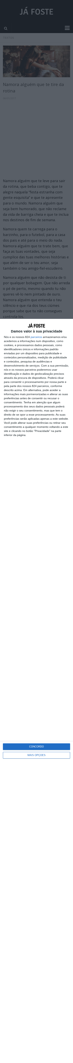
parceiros (36, 337)
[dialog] (36, 691)
